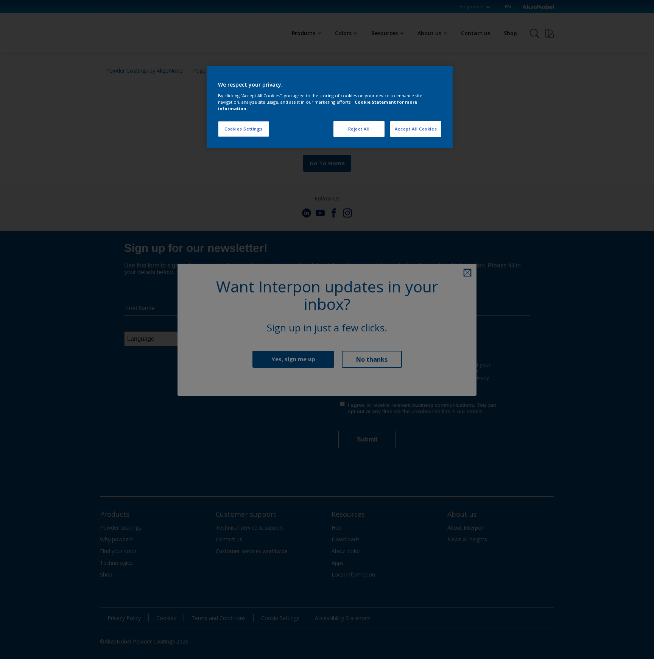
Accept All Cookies (416, 129)
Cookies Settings (243, 129)
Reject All (359, 129)
